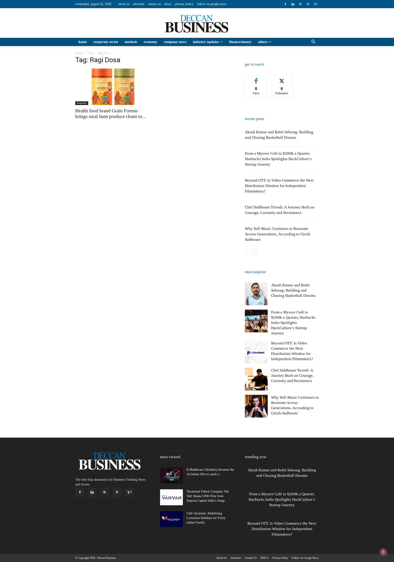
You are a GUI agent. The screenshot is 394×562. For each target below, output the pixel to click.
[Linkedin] (292, 4)
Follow (282, 78)
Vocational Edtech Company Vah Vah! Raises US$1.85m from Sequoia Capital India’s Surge (208, 496)
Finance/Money (240, 42)
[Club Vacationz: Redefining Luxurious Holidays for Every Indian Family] (171, 519)
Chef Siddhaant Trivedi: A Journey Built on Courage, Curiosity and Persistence (292, 375)
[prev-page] (248, 252)
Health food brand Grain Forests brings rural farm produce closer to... (110, 113)
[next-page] (255, 252)
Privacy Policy (184, 4)
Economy (150, 42)
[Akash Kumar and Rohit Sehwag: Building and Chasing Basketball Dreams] (256, 293)
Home (82, 42)
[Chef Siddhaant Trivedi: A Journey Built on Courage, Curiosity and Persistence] (256, 379)
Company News (175, 42)
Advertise (138, 4)
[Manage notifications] (383, 552)
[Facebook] (285, 4)
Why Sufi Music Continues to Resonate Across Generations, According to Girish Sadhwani (277, 234)
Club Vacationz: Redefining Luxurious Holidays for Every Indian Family (206, 518)
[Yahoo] (315, 4)
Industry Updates (206, 42)
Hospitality (82, 103)
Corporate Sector (105, 42)
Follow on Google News (211, 4)
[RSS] (300, 4)
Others (262, 42)
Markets (131, 42)
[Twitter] (307, 4)
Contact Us (154, 4)
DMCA (167, 4)
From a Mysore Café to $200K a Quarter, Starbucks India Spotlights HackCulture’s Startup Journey (278, 159)
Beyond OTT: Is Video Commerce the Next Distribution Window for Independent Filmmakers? (279, 185)
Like (256, 78)
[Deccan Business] (197, 23)
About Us (124, 4)
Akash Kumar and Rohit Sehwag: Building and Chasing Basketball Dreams (293, 290)
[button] (313, 42)
